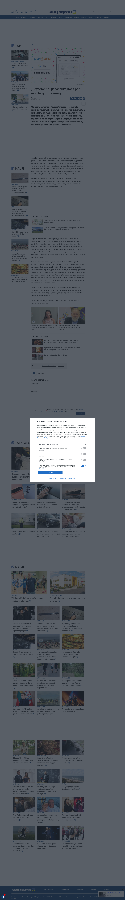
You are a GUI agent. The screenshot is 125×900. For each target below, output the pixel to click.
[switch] (83, 448)
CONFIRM (50, 472)
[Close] (92, 421)
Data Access (62, 478)
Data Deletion (53, 478)
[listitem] (62, 444)
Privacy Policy (72, 478)
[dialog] (62, 450)
